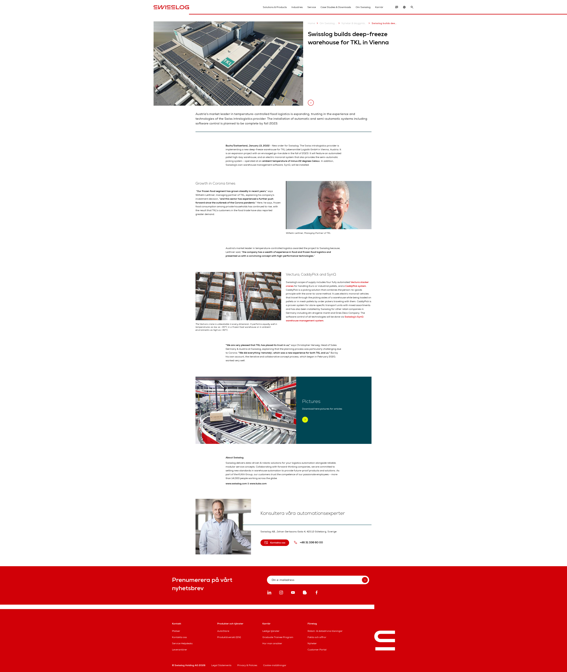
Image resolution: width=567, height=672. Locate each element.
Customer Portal (317, 649)
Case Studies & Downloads (336, 7)
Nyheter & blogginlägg (354, 23)
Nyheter (312, 643)
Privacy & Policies (247, 665)
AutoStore (223, 631)
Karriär (379, 7)
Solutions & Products (275, 7)
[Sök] (411, 7)
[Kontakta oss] (396, 7)
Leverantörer (179, 649)
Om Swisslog (363, 7)
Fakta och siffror (317, 637)
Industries (297, 7)
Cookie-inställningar (274, 665)
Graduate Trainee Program (277, 637)
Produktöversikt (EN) (229, 637)
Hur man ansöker (272, 643)
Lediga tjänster (271, 631)
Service (311, 7)
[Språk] (404, 7)
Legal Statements (221, 665)
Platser (176, 631)
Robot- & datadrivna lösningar (325, 631)
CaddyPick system (355, 286)
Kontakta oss (179, 637)
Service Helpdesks (182, 643)
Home (311, 23)
